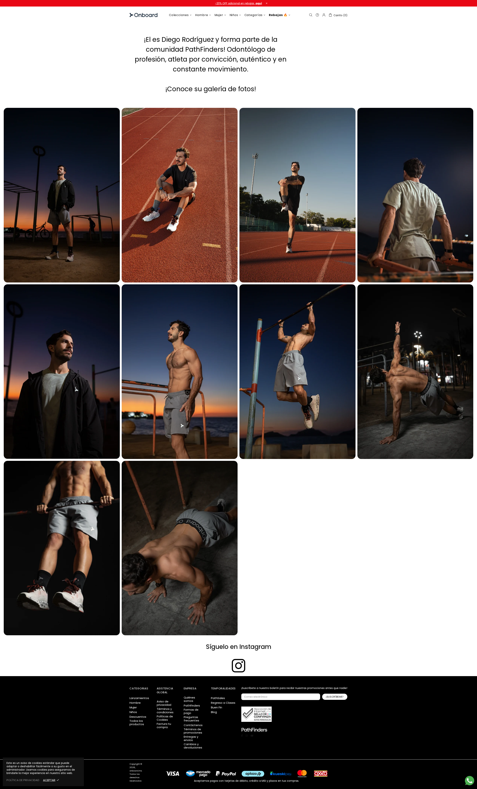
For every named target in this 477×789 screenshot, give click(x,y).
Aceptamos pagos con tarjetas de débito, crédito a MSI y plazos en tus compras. (246, 780)
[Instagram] (238, 665)
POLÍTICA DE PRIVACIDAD (23, 780)
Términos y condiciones (165, 710)
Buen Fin (216, 707)
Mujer (133, 707)
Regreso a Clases (223, 702)
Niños (133, 712)
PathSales (218, 698)
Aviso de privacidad (164, 703)
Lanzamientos (139, 698)
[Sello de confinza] (256, 714)
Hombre (135, 702)
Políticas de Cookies (165, 718)
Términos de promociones (193, 731)
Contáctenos (193, 725)
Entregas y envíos (191, 738)
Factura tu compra (164, 725)
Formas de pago (191, 711)
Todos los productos (136, 722)
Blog (214, 712)
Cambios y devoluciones (193, 746)
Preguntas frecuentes (191, 718)
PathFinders (192, 705)
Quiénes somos (189, 699)
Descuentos (137, 716)
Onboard (139, 15)
